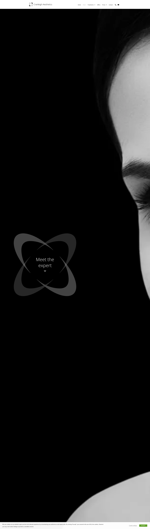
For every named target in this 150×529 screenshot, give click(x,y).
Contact (111, 5)
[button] (91, 5)
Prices (103, 5)
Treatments (91, 5)
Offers (98, 5)
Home (79, 5)
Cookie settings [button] (133, 525)
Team (84, 5)
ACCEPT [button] (143, 525)
